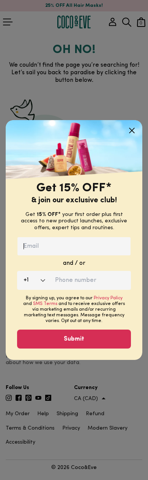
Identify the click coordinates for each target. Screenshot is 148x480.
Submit (74, 339)
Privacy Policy (108, 298)
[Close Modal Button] (132, 127)
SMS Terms (45, 304)
